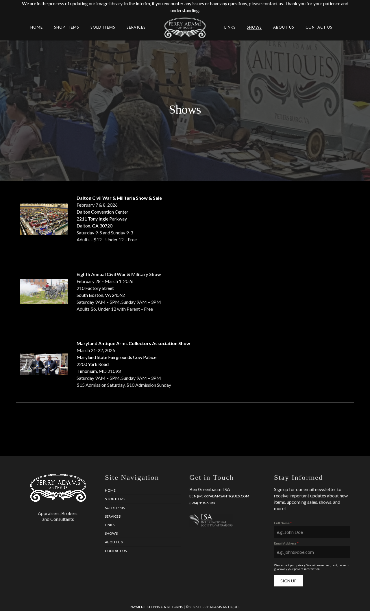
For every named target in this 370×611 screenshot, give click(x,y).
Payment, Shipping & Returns (156, 607)
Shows (111, 533)
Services (113, 516)
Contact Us (116, 551)
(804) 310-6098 (202, 503)
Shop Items (115, 499)
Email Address (286, 543)
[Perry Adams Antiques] (185, 35)
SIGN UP (288, 580)
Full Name (283, 523)
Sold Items (115, 508)
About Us (114, 542)
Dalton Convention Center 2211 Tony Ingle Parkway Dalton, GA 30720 (102, 218)
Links (110, 525)
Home (110, 490)
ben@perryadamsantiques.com (219, 496)
